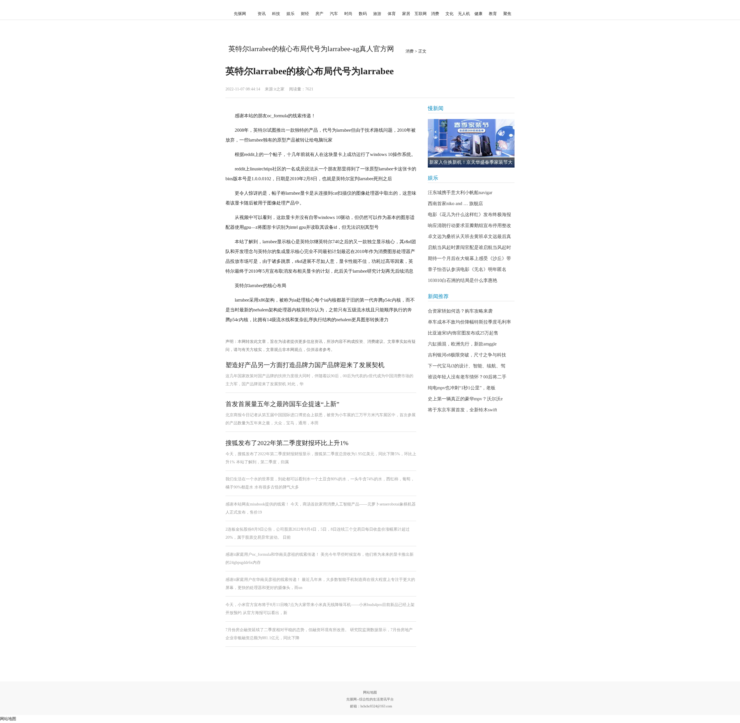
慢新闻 (435, 108)
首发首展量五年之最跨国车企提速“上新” (282, 404)
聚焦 (507, 14)
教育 (493, 14)
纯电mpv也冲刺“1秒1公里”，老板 (461, 387)
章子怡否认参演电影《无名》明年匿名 (467, 269)
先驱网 (240, 14)
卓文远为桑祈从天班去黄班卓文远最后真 (469, 236)
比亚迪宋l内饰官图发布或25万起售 (463, 332)
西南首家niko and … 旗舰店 (455, 203)
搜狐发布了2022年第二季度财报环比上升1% (286, 443)
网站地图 (370, 692)
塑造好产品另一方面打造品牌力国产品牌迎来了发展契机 (304, 365)
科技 (276, 14)
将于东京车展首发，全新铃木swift (462, 409)
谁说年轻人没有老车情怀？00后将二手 (467, 376)
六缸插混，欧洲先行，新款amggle (462, 343)
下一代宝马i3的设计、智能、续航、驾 (466, 365)
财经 (305, 14)
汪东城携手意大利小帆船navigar (460, 192)
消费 (435, 14)
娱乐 (290, 14)
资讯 (262, 14)
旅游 (377, 14)
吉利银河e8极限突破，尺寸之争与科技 (467, 354)
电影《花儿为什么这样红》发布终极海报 (469, 214)
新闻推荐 (438, 296)
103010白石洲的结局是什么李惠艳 (462, 280)
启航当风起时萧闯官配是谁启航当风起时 (469, 247)
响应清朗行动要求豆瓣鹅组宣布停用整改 (469, 225)
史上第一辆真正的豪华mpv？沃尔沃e (465, 398)
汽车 (334, 14)
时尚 (348, 14)
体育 (392, 14)
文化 (449, 14)
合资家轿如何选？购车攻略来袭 (460, 310)
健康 (478, 14)
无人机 (464, 14)
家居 (406, 14)
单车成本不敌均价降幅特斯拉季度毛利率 (469, 321)
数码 (363, 14)
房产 (319, 14)
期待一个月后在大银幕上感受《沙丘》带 (469, 258)
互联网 (421, 14)
